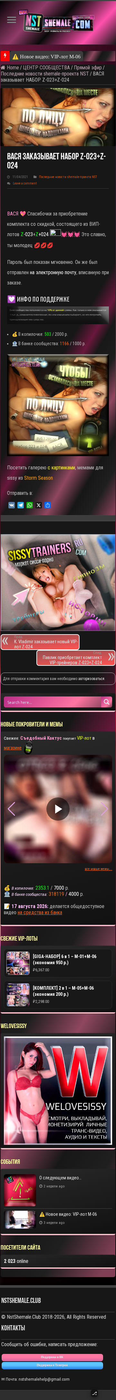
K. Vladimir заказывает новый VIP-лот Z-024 (46, 642)
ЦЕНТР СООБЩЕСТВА (46, 68)
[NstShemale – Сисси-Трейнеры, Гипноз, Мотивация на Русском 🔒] (58, 22)
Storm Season (38, 478)
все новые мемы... (98, 869)
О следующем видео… (60, 1177)
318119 (56, 894)
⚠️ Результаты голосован (40, 56)
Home (12, 68)
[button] (104, 809)
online (16, 1261)
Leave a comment (25, 183)
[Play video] (58, 809)
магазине (13, 748)
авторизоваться (91, 678)
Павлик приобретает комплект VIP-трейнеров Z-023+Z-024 (72, 658)
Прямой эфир (88, 68)
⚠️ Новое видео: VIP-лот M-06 (68, 1214)
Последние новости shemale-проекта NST (45, 74)
